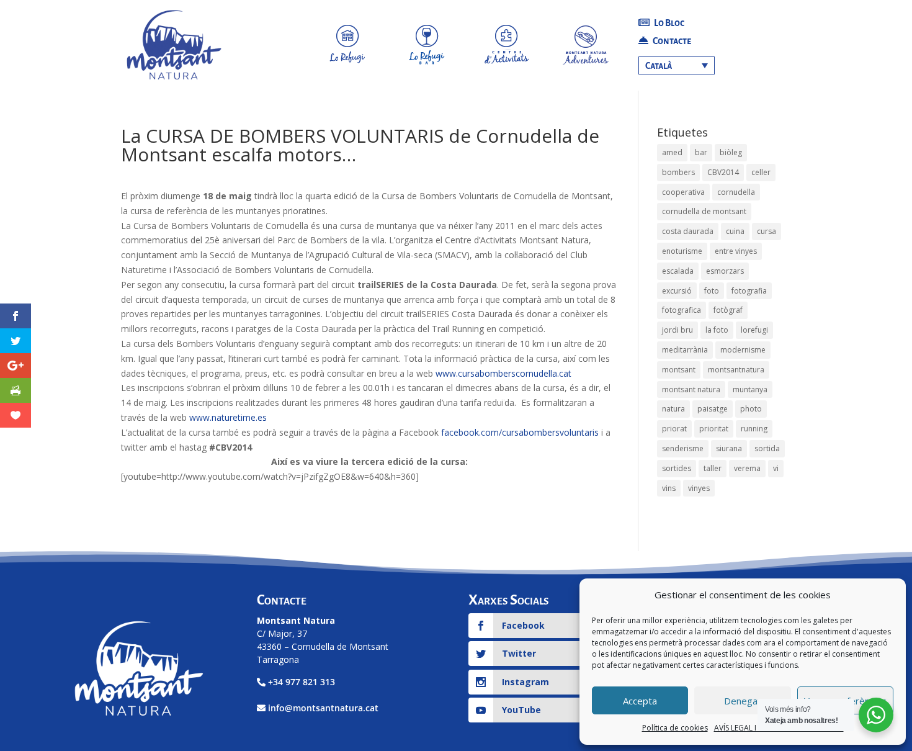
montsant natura (691, 389)
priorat (674, 428)
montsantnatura (736, 369)
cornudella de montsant (704, 211)
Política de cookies (675, 727)
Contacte (671, 41)
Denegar (742, 701)
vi (776, 468)
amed (672, 152)
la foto (716, 330)
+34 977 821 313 (301, 682)
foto (711, 291)
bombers (678, 172)
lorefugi (754, 330)
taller (713, 468)
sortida (767, 448)
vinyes (699, 488)
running (754, 428)
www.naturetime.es (228, 417)
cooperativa (683, 192)
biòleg (731, 152)
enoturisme (682, 251)
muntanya (750, 389)
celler (761, 172)
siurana (729, 448)
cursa (766, 231)
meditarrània (685, 349)
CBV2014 (723, 172)
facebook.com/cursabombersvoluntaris (519, 432)
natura (673, 408)
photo (751, 408)
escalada (678, 271)
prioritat (713, 428)
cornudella (736, 192)
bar (701, 152)
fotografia (749, 291)
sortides (676, 468)
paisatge (712, 408)
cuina (735, 231)
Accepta (640, 701)
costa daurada (687, 231)
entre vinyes (736, 251)
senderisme (683, 448)
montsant (678, 369)
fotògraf (728, 310)
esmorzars (725, 271)
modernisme (743, 349)
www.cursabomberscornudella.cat (503, 373)
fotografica (681, 310)
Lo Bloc (668, 23)
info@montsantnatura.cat (323, 708)
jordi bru (677, 330)
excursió (677, 291)
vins (669, 488)
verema (747, 468)
